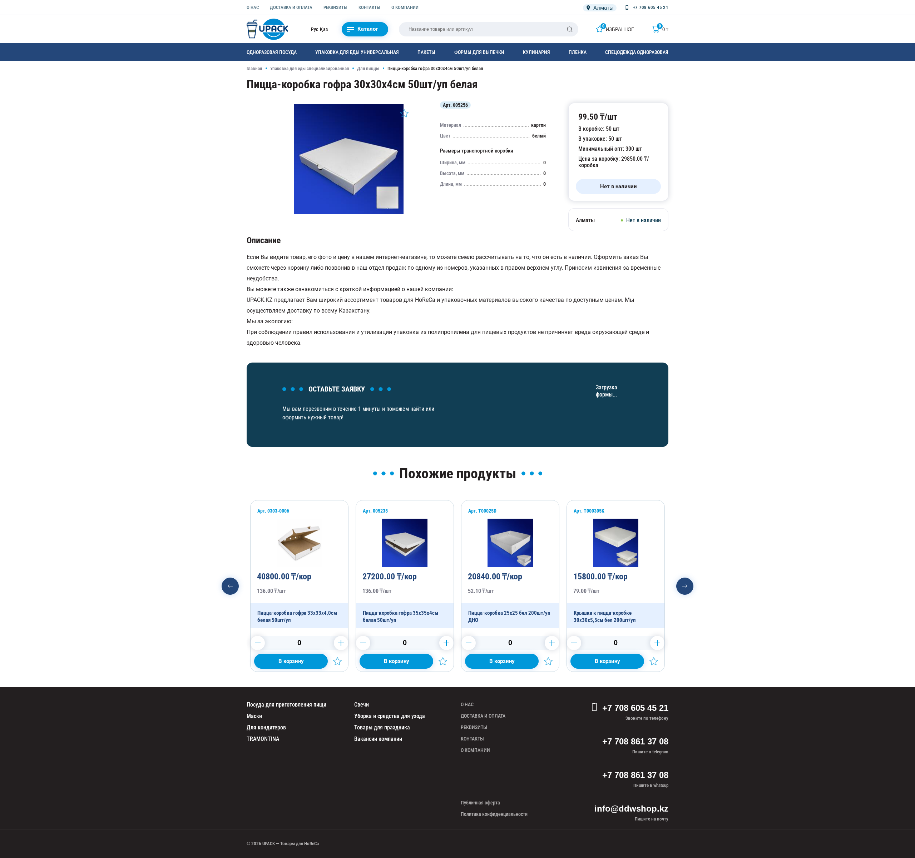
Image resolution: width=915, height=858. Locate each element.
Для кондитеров (266, 727)
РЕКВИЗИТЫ (335, 7)
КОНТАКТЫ (369, 7)
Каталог (367, 29)
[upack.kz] (268, 29)
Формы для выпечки (479, 52)
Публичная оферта (480, 802)
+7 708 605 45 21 (635, 708)
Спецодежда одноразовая (636, 52)
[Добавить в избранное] (404, 113)
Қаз (324, 29)
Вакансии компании (378, 738)
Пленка (578, 52)
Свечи (361, 704)
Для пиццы (368, 68)
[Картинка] (349, 212)
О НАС (253, 7)
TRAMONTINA (263, 738)
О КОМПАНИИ (405, 7)
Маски (254, 716)
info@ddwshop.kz (631, 808)
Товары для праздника (382, 727)
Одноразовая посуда (272, 52)
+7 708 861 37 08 (635, 741)
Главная (254, 68)
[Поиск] (569, 29)
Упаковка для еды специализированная (309, 68)
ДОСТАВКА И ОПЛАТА (291, 7)
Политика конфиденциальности (494, 814)
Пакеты (426, 52)
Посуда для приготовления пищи (286, 704)
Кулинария (536, 52)
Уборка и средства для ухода (389, 716)
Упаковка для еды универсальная (357, 52)
